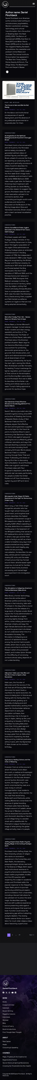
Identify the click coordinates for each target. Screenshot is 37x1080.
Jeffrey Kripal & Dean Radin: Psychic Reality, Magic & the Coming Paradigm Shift (18, 844)
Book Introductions (9, 1029)
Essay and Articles (12, 102)
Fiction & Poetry (8, 1026)
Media (5, 1044)
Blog (4, 1023)
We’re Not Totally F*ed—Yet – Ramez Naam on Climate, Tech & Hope (17, 318)
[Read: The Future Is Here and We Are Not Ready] (18, 90)
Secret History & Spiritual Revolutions (16, 1063)
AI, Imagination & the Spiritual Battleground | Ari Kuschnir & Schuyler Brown (18, 138)
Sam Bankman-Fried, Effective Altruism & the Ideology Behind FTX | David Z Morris (17, 404)
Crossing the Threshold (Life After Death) (17, 1066)
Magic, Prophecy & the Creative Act (15, 1057)
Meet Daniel (7, 1041)
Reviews (5, 1020)
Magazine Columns (9, 1014)
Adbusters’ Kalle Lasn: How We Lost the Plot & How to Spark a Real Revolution (17, 675)
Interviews (6, 1017)
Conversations (10, 133)
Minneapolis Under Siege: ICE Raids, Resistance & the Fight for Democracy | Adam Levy (18, 498)
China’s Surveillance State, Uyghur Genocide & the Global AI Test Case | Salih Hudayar (17, 230)
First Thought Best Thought (12, 1032)
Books (5, 1002)
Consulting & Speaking (10, 1047)
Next (32, 935)
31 (19, 935)
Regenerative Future (10, 1060)
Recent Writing (8, 1011)
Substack (6, 1008)
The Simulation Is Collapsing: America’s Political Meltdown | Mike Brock (18, 589)
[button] (33, 3)
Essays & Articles (8, 1005)
